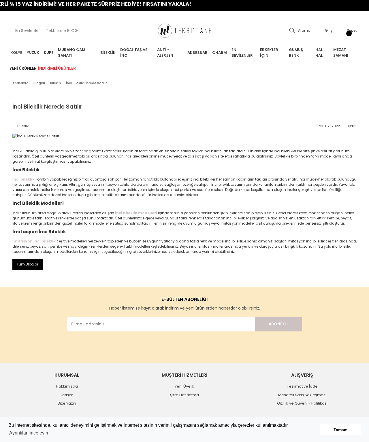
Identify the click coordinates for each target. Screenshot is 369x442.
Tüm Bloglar (27, 264)
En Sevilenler (27, 30)
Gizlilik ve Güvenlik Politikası (302, 403)
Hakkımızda (67, 386)
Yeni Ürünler (23, 68)
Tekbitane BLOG (62, 30)
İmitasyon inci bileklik (34, 241)
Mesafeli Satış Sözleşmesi (302, 395)
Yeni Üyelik (184, 386)
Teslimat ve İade (302, 386)
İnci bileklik (23, 179)
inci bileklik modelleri (136, 212)
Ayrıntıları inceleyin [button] (28, 432)
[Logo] (184, 31)
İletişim (67, 395)
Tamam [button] (340, 429)
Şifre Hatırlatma (184, 395)
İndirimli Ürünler (57, 68)
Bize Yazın (67, 403)
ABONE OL (278, 324)
